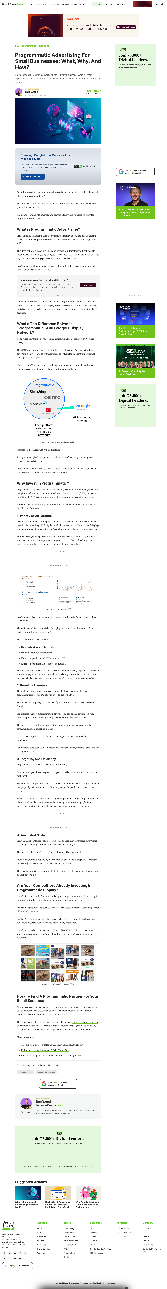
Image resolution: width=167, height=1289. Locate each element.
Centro (74, 1029)
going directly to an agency (85, 1022)
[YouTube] (15, 1253)
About (145, 1233)
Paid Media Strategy (25, 1072)
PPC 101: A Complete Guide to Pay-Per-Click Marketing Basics (51, 1055)
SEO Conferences (97, 1253)
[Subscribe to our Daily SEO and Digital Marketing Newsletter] (157, 4)
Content (40, 1241)
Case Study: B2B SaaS (125, 1233)
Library (93, 1237)
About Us (109, 4)
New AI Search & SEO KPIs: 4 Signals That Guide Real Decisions (135, 212)
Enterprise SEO (70, 1245)
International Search (72, 1241)
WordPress (41, 1253)
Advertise (121, 4)
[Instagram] (9, 1258)
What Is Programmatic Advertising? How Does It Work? (27, 1204)
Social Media (42, 1245)
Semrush (69, 919)
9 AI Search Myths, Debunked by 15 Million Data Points (133, 331)
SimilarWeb (56, 907)
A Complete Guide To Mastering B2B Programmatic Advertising (52, 1044)
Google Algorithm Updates (100, 1249)
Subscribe (147, 1228)
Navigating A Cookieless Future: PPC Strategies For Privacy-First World (57, 1204)
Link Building (69, 1228)
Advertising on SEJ (123, 1228)
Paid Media (54, 4)
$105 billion (64, 859)
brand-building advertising (38, 632)
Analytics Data (69, 1253)
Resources (84, 4)
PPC (65, 1249)
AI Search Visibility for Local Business (132, 373)
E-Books (93, 1241)
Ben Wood (31, 91)
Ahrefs (81, 919)
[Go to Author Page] (18, 92)
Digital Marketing (69, 4)
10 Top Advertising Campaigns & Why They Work (45, 1050)
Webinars (97, 4)
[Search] (162, 4)
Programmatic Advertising (46, 1072)
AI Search (35, 4)
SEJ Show (94, 1245)
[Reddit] (15, 1258)
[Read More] (135, 313)
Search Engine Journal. (72, 1283)
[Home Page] (13, 4)
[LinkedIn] (9, 1253)
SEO (44, 4)
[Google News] (4, 1253)
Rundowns (94, 1233)
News (39, 1228)
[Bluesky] (4, 1258)
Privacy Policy (148, 1245)
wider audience (24, 269)
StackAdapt (86, 1029)
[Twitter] (25, 1253)
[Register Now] (135, 194)
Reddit (66, 1257)
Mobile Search (69, 1237)
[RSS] (20, 1258)
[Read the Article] (28, 1193)
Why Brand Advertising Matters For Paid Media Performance (87, 1204)
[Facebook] (20, 1253)
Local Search (69, 1233)
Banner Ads (121, 1237)
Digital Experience (44, 1249)
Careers (146, 1241)
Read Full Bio (26, 1113)
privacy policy (69, 1166)
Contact (146, 1237)
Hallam (60, 1105)
